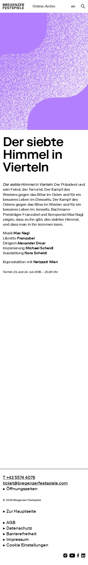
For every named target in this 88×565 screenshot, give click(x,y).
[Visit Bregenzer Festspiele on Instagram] (65, 555)
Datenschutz (19, 528)
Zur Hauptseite (21, 511)
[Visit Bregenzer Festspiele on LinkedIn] (83, 555)
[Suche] (83, 6)
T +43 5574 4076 (19, 477)
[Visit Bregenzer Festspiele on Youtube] (72, 555)
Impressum (17, 539)
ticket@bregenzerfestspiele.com (35, 483)
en (73, 6)
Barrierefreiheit (21, 533)
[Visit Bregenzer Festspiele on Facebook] (78, 555)
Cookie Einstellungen (27, 545)
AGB (10, 522)
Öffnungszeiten (22, 488)
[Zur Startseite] (13, 6)
